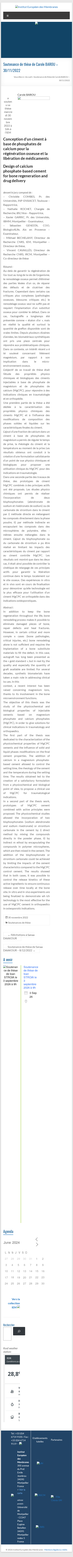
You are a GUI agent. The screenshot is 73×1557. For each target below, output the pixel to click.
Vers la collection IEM (14, 1303)
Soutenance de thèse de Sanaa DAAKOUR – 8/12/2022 (23, 948)
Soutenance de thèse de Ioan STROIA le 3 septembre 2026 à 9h (31, 977)
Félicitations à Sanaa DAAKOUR (18, 936)
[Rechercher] (19, 1331)
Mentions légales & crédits (55, 1549)
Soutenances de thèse (19, 922)
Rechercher (9, 1325)
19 (18, 1277)
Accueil (28, 77)
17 (6, 1277)
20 (24, 1277)
